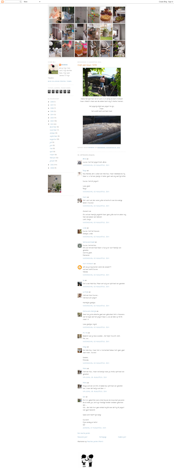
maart (52, 155)
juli (51, 142)
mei (51, 148)
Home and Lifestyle (89, 311)
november (53, 130)
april (51, 152)
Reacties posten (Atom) (95, 441)
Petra (85, 368)
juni (51, 145)
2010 (52, 165)
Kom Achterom (88, 264)
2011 (52, 124)
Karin (85, 197)
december (53, 127)
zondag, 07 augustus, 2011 (94, 428)
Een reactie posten (84, 433)
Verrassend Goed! (88, 242)
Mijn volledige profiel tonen (59, 81)
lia (83, 280)
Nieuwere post (82, 437)
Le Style (85, 292)
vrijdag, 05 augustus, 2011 (95, 377)
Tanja (84, 171)
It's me (85, 333)
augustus (53, 139)
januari (52, 161)
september (54, 136)
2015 (52, 111)
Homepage (102, 437)
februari (53, 158)
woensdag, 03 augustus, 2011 (96, 165)
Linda (84, 228)
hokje (85, 347)
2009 (52, 168)
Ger (84, 397)
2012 (52, 121)
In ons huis (87, 10)
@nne (84, 159)
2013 (52, 118)
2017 (52, 105)
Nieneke (65, 64)
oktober (52, 133)
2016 (52, 108)
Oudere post (122, 437)
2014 (52, 115)
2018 (52, 102)
